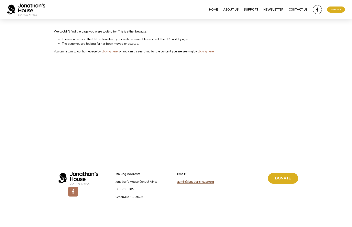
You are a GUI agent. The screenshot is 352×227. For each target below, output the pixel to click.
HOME (213, 10)
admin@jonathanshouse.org (195, 182)
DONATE (336, 9)
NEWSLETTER (273, 10)
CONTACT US (298, 10)
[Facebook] (317, 9)
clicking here (110, 51)
